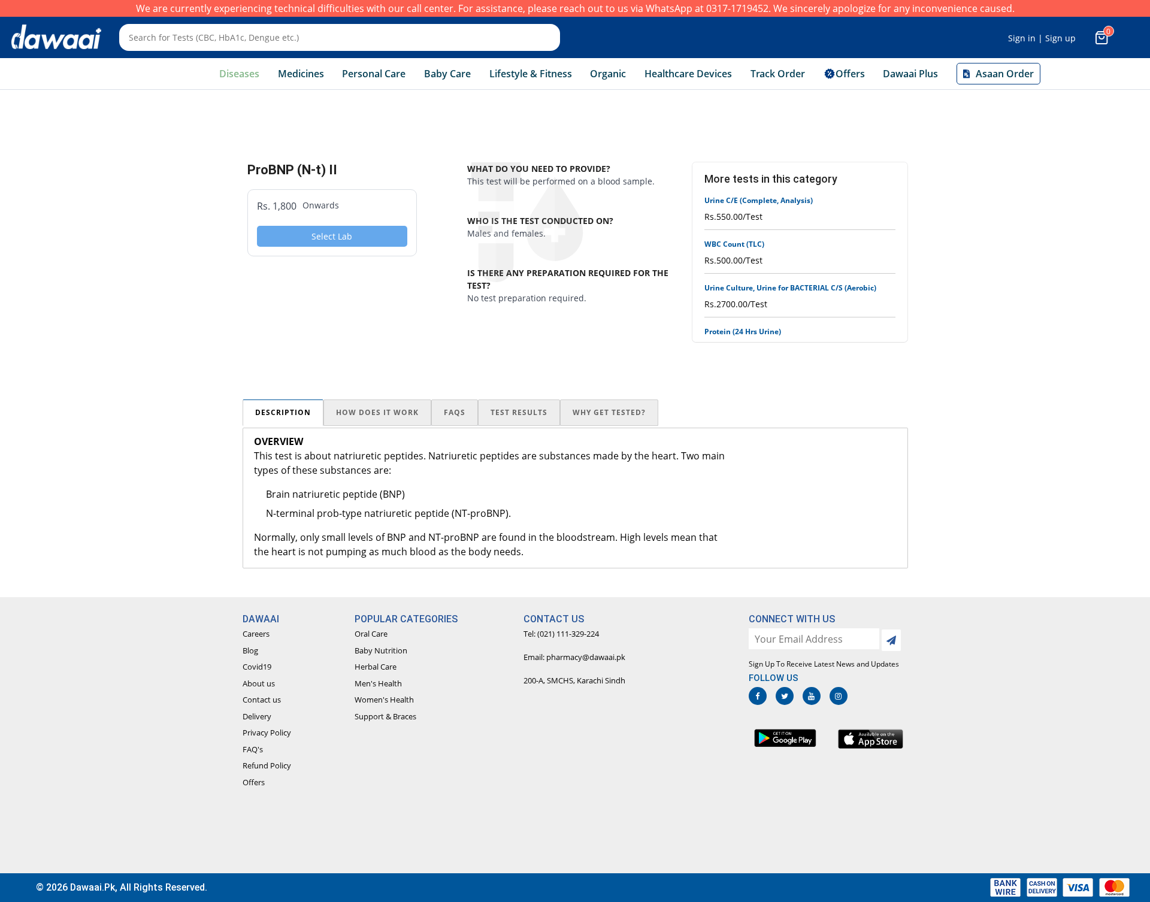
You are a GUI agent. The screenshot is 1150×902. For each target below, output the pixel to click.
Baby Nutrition (381, 650)
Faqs (454, 412)
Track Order (777, 73)
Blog (250, 650)
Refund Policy (267, 765)
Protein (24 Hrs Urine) (742, 331)
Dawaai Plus (910, 73)
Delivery (257, 716)
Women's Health (384, 699)
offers (850, 73)
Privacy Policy (267, 732)
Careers (256, 633)
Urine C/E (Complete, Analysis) (758, 200)
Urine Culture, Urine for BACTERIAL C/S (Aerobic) (790, 288)
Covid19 (257, 666)
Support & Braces (385, 716)
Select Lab (331, 236)
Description (283, 412)
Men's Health (378, 683)
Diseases (239, 73)
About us (259, 683)
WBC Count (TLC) (734, 244)
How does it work (377, 412)
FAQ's (253, 749)
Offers (254, 782)
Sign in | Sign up (1042, 38)
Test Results (519, 412)
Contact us (262, 699)
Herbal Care (376, 666)
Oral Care (371, 633)
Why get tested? (609, 412)
